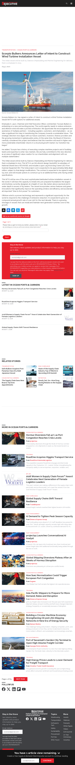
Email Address (15, 253)
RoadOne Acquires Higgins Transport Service (19, 301)
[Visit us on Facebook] (3, 689)
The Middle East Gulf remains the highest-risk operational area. (48, 584)
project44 (33, 441)
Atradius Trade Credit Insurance (42, 666)
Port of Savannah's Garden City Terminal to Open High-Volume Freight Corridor (48, 641)
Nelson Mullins (35, 624)
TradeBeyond (35, 504)
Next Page (20, 679)
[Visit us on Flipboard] (19, 689)
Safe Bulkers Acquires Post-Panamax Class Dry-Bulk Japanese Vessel (13, 371)
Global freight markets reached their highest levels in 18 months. (48, 507)
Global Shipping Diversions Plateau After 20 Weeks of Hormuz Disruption (49, 559)
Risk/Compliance (44, 366)
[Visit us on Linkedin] (14, 689)
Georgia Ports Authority (39, 646)
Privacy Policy (18, 272)
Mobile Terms (58, 270)
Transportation (8, 50)
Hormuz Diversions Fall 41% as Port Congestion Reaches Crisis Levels (29, 289)
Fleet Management (33, 513)
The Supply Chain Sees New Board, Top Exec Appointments (13, 382)
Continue (47, 760)
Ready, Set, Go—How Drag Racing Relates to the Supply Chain (49, 382)
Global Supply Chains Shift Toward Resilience (20, 327)
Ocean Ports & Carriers (27, 50)
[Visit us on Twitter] (9, 689)
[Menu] (71, 3)
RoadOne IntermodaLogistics (41, 460)
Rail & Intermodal (32, 637)
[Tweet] (18, 210)
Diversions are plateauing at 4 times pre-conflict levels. (45, 566)
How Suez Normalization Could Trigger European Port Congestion (46, 576)
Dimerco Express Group (38, 519)
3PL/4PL (28, 473)
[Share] (8, 210)
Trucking (29, 454)
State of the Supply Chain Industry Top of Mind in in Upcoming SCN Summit (48, 371)
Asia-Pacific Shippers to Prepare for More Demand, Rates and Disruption (48, 594)
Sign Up (16, 276)
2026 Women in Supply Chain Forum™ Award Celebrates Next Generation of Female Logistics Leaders (32, 315)
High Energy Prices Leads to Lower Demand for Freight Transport (49, 661)
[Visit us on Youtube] (24, 689)
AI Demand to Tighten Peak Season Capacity (49, 516)
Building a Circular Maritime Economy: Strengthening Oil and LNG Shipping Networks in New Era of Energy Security (47, 618)
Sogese (33, 581)
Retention (42, 378)
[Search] (66, 3)
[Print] (3, 210)
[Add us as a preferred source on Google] (23, 210)
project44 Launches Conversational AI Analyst (46, 537)
